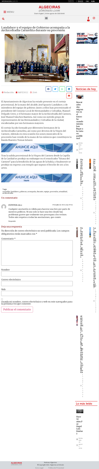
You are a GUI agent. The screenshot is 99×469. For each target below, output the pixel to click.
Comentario (8, 239)
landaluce (15, 192)
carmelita (6, 192)
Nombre (5, 270)
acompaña (31, 192)
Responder (12, 221)
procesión (54, 192)
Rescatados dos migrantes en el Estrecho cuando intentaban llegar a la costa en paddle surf (79, 120)
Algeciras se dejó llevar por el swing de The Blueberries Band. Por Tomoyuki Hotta (81, 344)
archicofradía (7, 193)
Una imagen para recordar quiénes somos (81, 242)
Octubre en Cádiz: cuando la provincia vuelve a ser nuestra (94, 179)
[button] (3, 19)
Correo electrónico (11, 280)
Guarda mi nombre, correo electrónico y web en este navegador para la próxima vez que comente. (36, 303)
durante (40, 192)
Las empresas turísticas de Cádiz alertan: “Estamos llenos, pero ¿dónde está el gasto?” (94, 258)
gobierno (23, 192)
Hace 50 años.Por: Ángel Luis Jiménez (81, 172)
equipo (46, 192)
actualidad (63, 192)
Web (3, 289)
